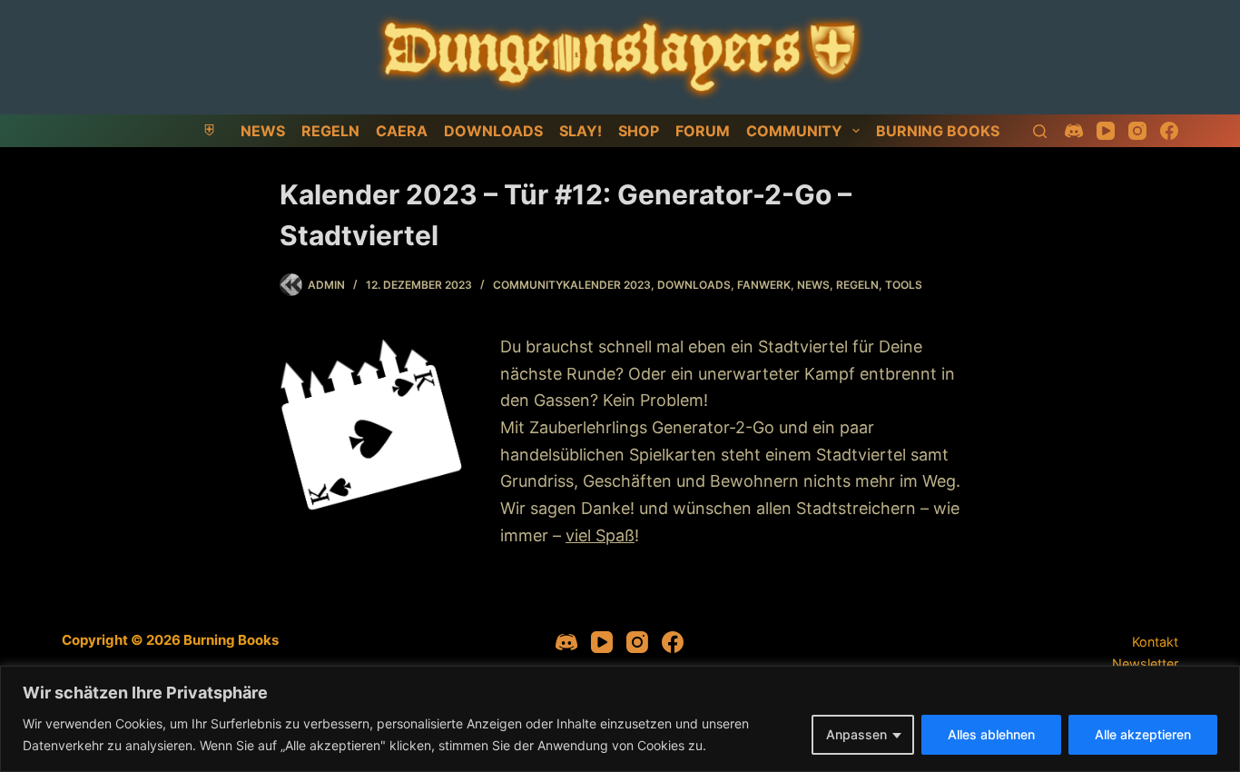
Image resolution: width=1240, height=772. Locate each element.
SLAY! (580, 131)
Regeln (330, 131)
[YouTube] (1106, 131)
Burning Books (937, 131)
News (263, 131)
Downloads (493, 131)
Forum (702, 131)
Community (794, 131)
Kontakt (1155, 641)
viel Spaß (600, 535)
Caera (402, 131)
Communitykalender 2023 (572, 285)
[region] (620, 719)
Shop (638, 131)
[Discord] (1074, 131)
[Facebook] (1169, 131)
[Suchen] (1040, 131)
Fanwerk (764, 285)
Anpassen (856, 734)
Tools (903, 285)
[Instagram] (1137, 131)
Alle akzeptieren (1143, 734)
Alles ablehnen (991, 734)
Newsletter (1145, 663)
